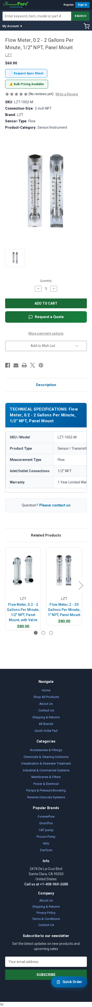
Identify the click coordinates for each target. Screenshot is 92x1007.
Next (81, 585)
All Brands (46, 724)
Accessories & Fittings (46, 750)
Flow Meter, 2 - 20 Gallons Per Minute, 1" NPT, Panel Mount (64, 610)
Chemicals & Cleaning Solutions (46, 757)
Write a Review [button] (66, 94)
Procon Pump (46, 836)
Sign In (82, 4)
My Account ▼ (12, 26)
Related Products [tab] (46, 535)
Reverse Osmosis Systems (46, 797)
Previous (6, 585)
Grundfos (46, 823)
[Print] (24, 365)
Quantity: (46, 281)
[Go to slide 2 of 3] (43, 633)
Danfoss (46, 850)
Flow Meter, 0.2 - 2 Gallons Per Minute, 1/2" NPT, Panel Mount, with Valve (23, 612)
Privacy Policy (46, 913)
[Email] (15, 365)
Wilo (46, 843)
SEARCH (80, 16)
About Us (46, 704)
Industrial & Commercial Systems (46, 770)
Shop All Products (46, 697)
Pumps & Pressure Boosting (46, 790)
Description (46, 385)
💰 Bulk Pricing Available (26, 84)
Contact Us (46, 710)
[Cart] (87, 26)
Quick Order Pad (46, 730)
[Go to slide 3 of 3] (51, 633)
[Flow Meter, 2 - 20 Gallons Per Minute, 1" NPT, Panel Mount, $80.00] (64, 570)
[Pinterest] (41, 365)
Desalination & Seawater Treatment (46, 763)
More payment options (46, 333)
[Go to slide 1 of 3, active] (36, 633)
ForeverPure (46, 816)
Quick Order (72, 982)
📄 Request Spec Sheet (26, 73)
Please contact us (54, 505)
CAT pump (46, 830)
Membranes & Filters (46, 777)
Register (69, 4)
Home (46, 690)
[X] (32, 365)
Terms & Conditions (46, 919)
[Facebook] (7, 365)
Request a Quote (49, 317)
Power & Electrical (46, 784)
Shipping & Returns (46, 717)
